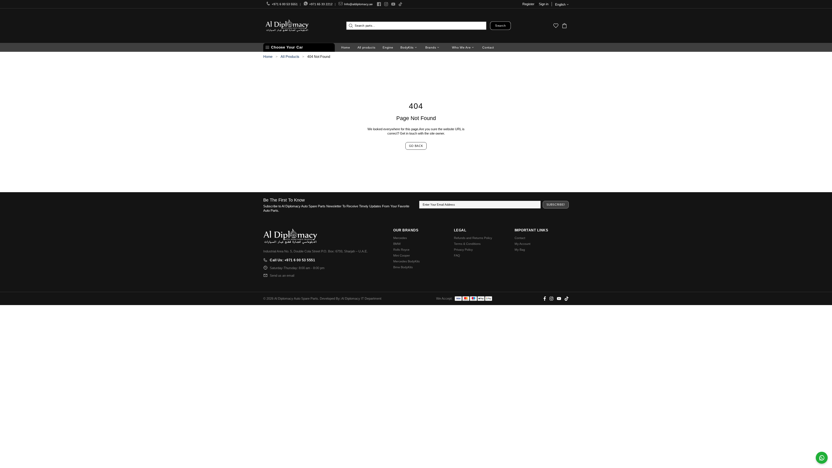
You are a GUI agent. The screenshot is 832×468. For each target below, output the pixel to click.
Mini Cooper (401, 255)
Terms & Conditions (467, 243)
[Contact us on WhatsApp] (822, 458)
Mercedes (400, 238)
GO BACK (416, 146)
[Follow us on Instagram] (386, 4)
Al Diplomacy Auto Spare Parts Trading (287, 25)
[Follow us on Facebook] (379, 4)
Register (528, 4)
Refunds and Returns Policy (473, 238)
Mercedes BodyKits (406, 261)
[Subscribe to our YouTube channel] (393, 4)
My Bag (520, 249)
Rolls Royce (401, 249)
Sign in (543, 4)
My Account (522, 243)
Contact (520, 238)
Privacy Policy (463, 249)
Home (268, 56)
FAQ (457, 255)
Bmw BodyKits (403, 267)
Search (500, 26)
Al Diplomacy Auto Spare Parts (296, 298)
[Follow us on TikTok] (400, 4)
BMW (397, 243)
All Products (290, 56)
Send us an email (282, 275)
